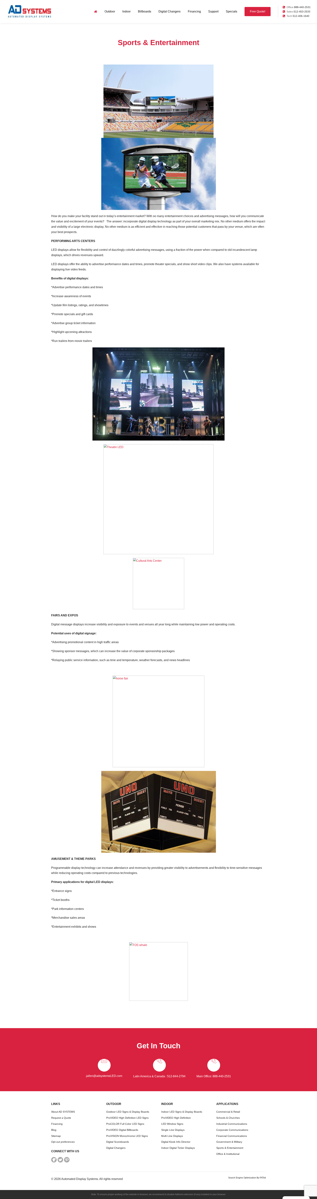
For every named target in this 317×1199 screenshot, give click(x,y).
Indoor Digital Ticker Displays (178, 1147)
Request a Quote (61, 1117)
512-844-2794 (176, 1076)
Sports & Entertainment (229, 1147)
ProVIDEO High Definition (176, 1117)
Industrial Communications (231, 1123)
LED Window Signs (172, 1123)
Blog (53, 1129)
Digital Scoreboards (117, 1141)
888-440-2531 (302, 7)
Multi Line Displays (172, 1135)
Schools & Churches (228, 1117)
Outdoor (110, 11)
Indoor (126, 11)
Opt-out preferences (63, 1141)
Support (213, 11)
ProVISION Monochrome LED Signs (127, 1135)
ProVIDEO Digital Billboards (122, 1129)
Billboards (144, 11)
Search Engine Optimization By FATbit (247, 1177)
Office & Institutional (227, 1153)
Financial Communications (231, 1135)
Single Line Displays (173, 1129)
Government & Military (229, 1141)
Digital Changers (169, 11)
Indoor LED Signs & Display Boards (181, 1111)
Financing (194, 11)
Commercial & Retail (228, 1111)
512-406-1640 (301, 15)
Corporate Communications (232, 1129)
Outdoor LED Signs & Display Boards (127, 1111)
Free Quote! (257, 11)
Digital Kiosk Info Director (175, 1141)
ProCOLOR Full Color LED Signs (125, 1123)
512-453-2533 (302, 11)
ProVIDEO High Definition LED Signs (127, 1117)
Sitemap (56, 1135)
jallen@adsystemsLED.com (104, 1075)
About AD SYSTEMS (63, 1111)
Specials (231, 11)
